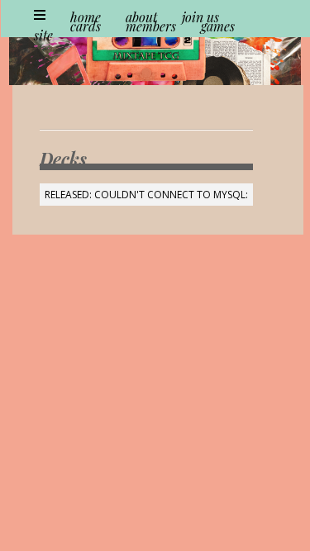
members (151, 26)
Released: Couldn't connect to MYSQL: (146, 195)
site (43, 35)
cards (85, 26)
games (218, 26)
